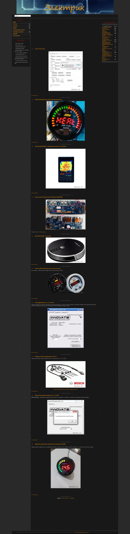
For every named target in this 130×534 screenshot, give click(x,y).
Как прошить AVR (19, 43)
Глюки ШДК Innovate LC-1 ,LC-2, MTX (44, 302)
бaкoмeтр (104, 41)
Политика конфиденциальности (82, 532)
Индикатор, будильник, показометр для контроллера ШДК (50, 444)
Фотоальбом (16, 35)
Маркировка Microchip (20, 46)
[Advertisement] (21, 95)
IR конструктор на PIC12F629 (106, 37)
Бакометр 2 (104, 28)
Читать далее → (34, 95)
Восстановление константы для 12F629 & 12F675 (21, 58)
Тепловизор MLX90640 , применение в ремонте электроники (50, 146)
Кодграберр (104, 31)
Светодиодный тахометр (105, 47)
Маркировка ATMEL (19, 48)
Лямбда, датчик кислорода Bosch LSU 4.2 (46, 356)
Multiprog (104, 50)
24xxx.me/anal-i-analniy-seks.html (70, 389)
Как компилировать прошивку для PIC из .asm (22, 51)
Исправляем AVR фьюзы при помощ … (107, 33)
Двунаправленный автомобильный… (106, 43)
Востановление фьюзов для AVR (21, 63)
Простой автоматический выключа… (105, 59)
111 (70, 498)
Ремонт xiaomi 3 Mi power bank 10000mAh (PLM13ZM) (48, 197)
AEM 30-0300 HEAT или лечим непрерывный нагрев (48, 99)
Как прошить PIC (19, 45)
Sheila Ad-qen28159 (58, 389)
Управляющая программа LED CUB (107, 52)
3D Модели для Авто (106, 27)
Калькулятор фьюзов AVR (21, 56)
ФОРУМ (15, 33)
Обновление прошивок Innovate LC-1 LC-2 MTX (47, 395)
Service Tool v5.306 (40, 49)
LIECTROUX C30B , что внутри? (43, 236)
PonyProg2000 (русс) (20, 54)
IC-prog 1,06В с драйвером (21, 52)
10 (67, 498)
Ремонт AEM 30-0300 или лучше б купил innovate (47, 268)
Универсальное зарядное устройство (107, 40)
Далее (72, 498)
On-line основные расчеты (21, 60)
